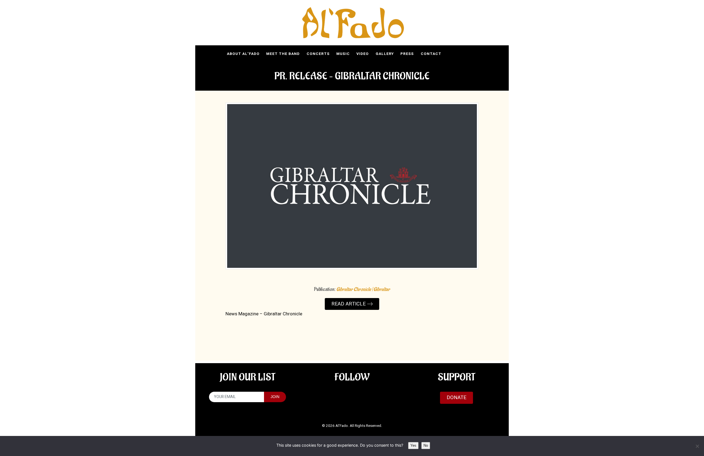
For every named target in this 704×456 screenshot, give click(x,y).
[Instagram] (462, 53)
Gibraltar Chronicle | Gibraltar (363, 289)
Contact (431, 54)
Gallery (385, 54)
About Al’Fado (243, 54)
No (426, 445)
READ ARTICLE (349, 304)
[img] (353, 22)
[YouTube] (450, 53)
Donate (456, 397)
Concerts (318, 54)
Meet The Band (283, 54)
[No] (697, 446)
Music (343, 54)
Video (362, 54)
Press (407, 54)
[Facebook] (474, 53)
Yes (413, 445)
